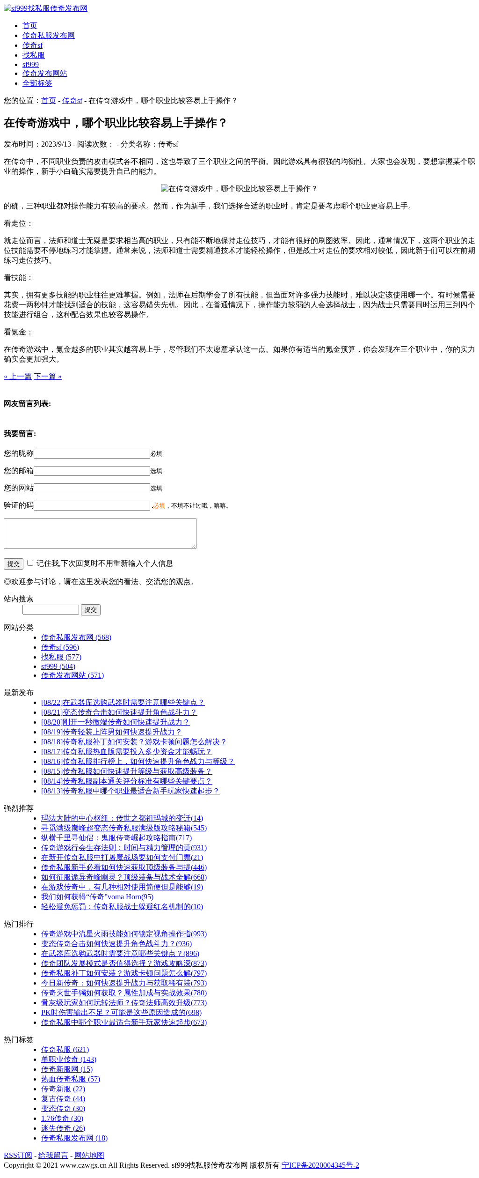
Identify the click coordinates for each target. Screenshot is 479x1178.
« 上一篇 (18, 376)
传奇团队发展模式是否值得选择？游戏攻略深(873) (124, 963)
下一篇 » (48, 376)
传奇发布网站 (44, 73)
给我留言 (53, 1155)
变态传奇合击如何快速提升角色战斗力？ (119, 712)
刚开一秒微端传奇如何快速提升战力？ (115, 722)
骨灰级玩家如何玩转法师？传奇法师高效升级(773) (124, 1003)
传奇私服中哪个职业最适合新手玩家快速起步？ (130, 791)
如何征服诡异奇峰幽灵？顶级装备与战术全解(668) (124, 877)
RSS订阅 (18, 1155)
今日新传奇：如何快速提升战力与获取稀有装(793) (124, 983)
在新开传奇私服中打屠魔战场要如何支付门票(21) (122, 857)
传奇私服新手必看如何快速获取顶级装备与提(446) (124, 867)
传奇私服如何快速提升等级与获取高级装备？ (126, 771)
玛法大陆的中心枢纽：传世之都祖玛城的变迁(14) (122, 818)
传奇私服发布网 (48, 35)
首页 (29, 26)
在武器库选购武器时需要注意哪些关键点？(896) (120, 953)
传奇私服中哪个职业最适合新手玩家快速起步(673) (124, 1022)
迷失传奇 (63, 1128)
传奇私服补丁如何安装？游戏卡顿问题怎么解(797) (124, 973)
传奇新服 (63, 1089)
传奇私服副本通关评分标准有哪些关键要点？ (126, 781)
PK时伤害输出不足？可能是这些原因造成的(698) (121, 1012)
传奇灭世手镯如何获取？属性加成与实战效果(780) (124, 993)
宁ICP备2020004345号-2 (320, 1165)
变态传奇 (63, 1108)
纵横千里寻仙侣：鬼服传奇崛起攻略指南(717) (116, 838)
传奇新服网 (67, 1069)
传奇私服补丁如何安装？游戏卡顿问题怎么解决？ (134, 742)
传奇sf (32, 45)
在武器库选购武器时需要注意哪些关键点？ (123, 702)
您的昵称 (19, 453)
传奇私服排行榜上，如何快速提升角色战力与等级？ (138, 761)
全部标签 (37, 83)
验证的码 (19, 505)
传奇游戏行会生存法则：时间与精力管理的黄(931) (124, 848)
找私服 (33, 55)
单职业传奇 (68, 1059)
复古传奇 (63, 1099)
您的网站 (19, 488)
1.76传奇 (62, 1118)
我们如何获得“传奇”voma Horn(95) (97, 897)
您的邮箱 (19, 470)
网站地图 (89, 1155)
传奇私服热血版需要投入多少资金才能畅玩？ (126, 752)
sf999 (30, 64)
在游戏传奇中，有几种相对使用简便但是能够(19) (122, 887)
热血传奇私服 (70, 1079)
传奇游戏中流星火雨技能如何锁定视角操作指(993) (124, 934)
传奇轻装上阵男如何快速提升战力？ (111, 732)
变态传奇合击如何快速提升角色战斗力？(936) (116, 944)
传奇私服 (65, 1049)
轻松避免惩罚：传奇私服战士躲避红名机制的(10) (122, 907)
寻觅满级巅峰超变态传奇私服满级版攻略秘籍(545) (124, 828)
